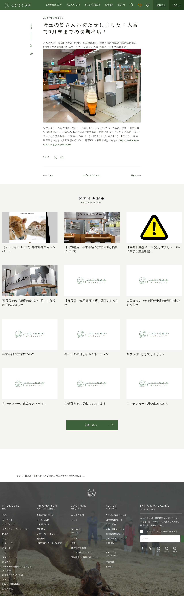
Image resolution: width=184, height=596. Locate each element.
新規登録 (161, 5)
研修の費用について (115, 533)
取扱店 (109, 566)
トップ (17, 476)
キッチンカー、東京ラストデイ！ (24, 403)
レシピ (74, 519)
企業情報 (110, 543)
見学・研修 (111, 524)
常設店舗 (110, 561)
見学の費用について (115, 529)
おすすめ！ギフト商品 (12, 574)
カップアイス (8, 524)
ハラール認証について (81, 552)
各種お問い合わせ (45, 515)
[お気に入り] (148, 5)
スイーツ (6, 548)
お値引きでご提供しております (85, 403)
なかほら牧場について (116, 515)
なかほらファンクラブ (116, 538)
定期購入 (6, 561)
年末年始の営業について (18, 354)
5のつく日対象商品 (11, 584)
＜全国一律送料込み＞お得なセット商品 (17, 568)
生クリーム (7, 543)
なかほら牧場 (21, 5)
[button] (131, 5)
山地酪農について (114, 519)
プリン (5, 538)
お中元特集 (7, 588)
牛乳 (4, 515)
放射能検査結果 (78, 548)
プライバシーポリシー (47, 533)
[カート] (139, 5)
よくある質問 (43, 519)
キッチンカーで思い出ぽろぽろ (147, 403)
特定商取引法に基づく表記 (49, 543)
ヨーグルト (7, 519)
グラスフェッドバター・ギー (16, 529)
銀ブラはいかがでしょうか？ (145, 354)
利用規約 (41, 538)
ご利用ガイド (43, 524)
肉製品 (5, 533)
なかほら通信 (77, 515)
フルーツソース (9, 557)
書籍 (4, 552)
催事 (73, 543)
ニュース (75, 538)
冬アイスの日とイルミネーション (86, 354)
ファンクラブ (8, 579)
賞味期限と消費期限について (85, 557)
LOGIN (176, 5)
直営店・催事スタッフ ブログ (39, 476)
